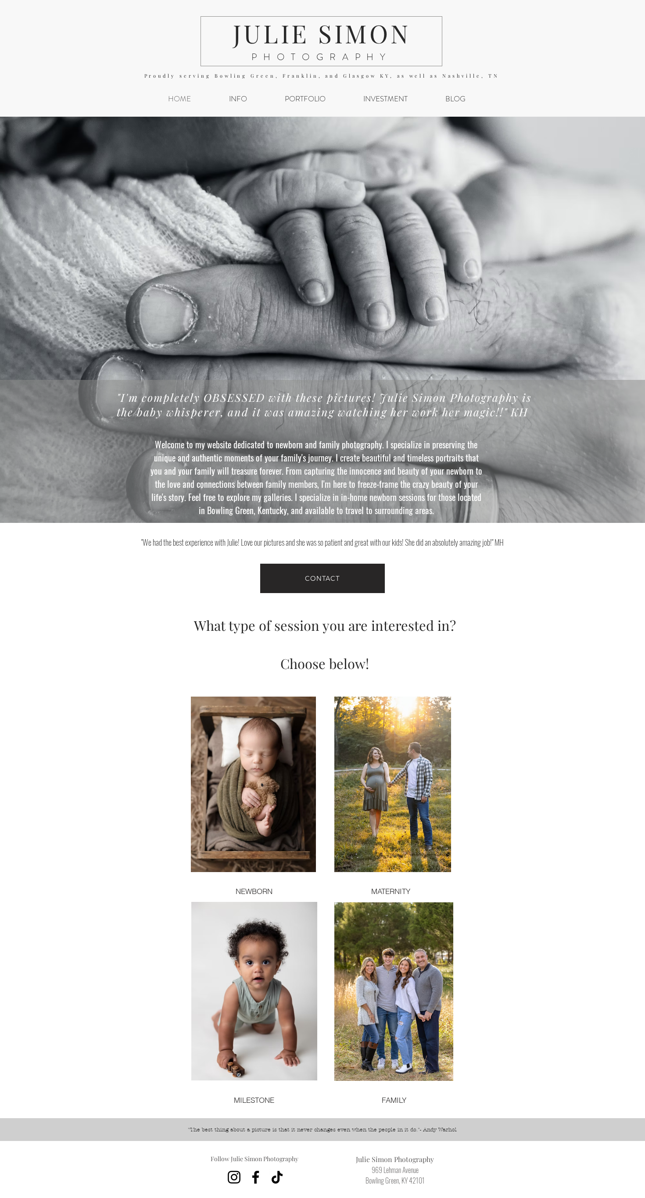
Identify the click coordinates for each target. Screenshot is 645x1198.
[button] (238, 99)
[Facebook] (255, 1177)
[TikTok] (277, 1177)
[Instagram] (234, 1177)
